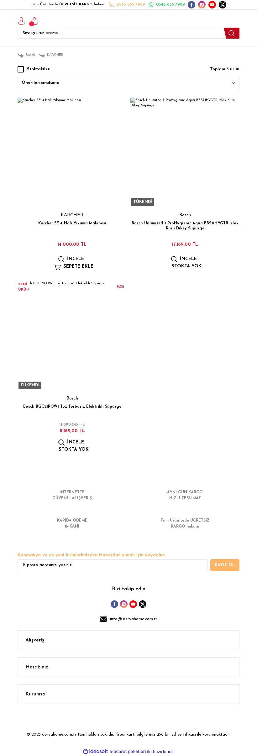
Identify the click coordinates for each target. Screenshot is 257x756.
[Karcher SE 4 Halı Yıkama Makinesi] (72, 152)
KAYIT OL (225, 565)
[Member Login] (21, 21)
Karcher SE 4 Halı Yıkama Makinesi (72, 223)
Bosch (185, 215)
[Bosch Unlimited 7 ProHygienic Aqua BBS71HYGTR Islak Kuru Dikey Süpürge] (184, 152)
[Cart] (34, 21)
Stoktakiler (38, 69)
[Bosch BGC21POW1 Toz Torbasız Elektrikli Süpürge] (72, 335)
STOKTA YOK (186, 266)
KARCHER (72, 215)
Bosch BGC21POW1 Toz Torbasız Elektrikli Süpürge (72, 407)
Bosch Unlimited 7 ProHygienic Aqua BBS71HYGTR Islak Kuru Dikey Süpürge (185, 226)
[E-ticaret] (127, 751)
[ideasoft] (95, 751)
